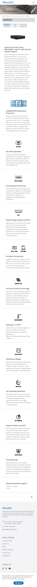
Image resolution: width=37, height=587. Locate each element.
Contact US (5, 544)
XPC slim (22, 16)
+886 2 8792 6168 (10, 526)
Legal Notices (6, 556)
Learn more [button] (21, 578)
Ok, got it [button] (18, 583)
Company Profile (7, 541)
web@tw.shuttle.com (11, 529)
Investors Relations (8, 550)
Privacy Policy (6, 553)
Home (3, 16)
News (4, 547)
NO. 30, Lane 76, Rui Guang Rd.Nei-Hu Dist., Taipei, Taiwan (14, 522)
